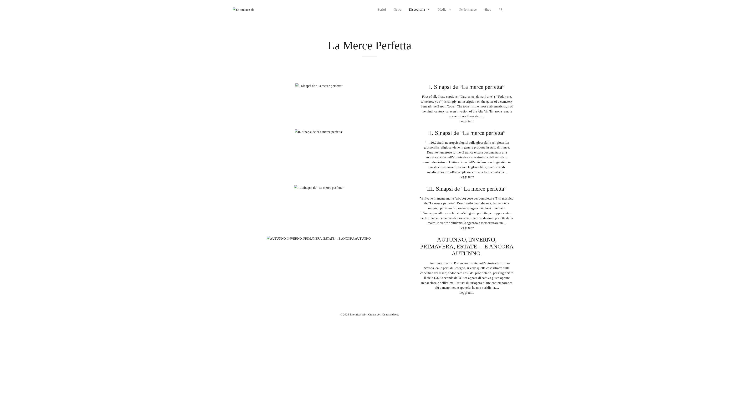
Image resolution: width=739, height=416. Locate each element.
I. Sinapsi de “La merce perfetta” (467, 87)
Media (442, 9)
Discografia (417, 9)
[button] (500, 9)
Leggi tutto (466, 121)
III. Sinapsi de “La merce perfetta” (467, 188)
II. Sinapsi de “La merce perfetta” (467, 133)
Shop (487, 9)
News (397, 9)
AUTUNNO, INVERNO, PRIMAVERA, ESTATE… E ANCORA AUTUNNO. (467, 246)
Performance (468, 9)
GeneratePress (390, 314)
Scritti (382, 9)
